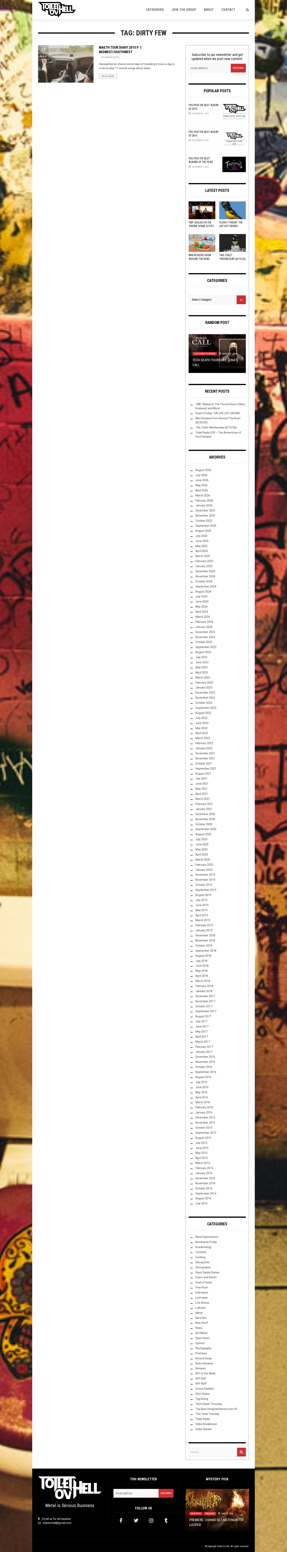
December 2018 (205, 935)
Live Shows (202, 1302)
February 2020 (204, 864)
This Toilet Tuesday (207, 1413)
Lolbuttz (200, 1307)
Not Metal (201, 1333)
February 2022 (204, 743)
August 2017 (203, 1016)
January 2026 (203, 505)
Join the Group (184, 10)
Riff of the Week (205, 1373)
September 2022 (205, 707)
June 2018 (202, 965)
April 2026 (201, 490)
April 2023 (201, 672)
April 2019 (201, 915)
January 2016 (203, 1112)
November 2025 (205, 515)
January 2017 (203, 1051)
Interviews (201, 1292)
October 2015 (203, 1127)
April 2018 (201, 975)
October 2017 (203, 1006)
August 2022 (203, 712)
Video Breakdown (206, 1424)
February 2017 (204, 1046)
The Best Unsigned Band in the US (216, 1409)
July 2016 (201, 1082)
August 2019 (203, 895)
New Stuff (201, 1322)
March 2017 (202, 1041)
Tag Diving (201, 1398)
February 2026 (204, 500)
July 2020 (201, 839)
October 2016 (203, 1066)
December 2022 (205, 692)
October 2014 (203, 1188)
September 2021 (205, 768)
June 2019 (202, 905)
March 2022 (202, 738)
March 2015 (202, 1163)
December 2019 (205, 874)
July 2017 (201, 1021)
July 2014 (201, 1203)
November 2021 (205, 758)
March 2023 (202, 677)
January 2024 (203, 626)
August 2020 (203, 834)
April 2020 (201, 854)
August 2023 (203, 652)
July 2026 (201, 475)
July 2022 (201, 718)
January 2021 (203, 809)
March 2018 (202, 981)
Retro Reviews (204, 1363)
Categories (155, 10)
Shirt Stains (202, 1393)
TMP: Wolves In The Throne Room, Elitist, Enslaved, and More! (201, 226)
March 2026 (202, 495)
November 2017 (205, 1001)
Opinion (200, 1343)
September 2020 (205, 829)
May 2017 (201, 1031)
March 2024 (202, 616)
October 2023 (203, 642)
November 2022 (205, 697)
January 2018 (203, 991)
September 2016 (205, 1072)
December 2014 (205, 1178)
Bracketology (203, 1247)
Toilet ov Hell (223, 1546)
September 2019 (205, 889)
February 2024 (204, 621)
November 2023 (205, 637)
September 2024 (205, 586)
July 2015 (201, 1142)
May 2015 (201, 1152)
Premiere (201, 1353)
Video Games (203, 1429)
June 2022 (202, 723)
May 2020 (201, 849)
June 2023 (202, 662)
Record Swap (203, 1358)
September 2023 (205, 647)
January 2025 (203, 566)
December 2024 (205, 571)
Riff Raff (200, 1378)
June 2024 (202, 601)
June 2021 (202, 783)
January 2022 (203, 748)
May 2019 (201, 910)
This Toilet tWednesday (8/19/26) (216, 427)
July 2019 (201, 900)
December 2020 (205, 814)
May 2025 (201, 546)
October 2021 (203, 763)
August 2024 (203, 591)
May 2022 (201, 728)
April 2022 (201, 733)
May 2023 (201, 667)
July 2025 (201, 535)
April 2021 (201, 793)
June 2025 (202, 541)
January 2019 (203, 930)
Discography (203, 1267)
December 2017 (205, 996)
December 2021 (205, 753)
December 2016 (205, 1056)
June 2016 (202, 1087)
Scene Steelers (204, 1388)
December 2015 (205, 1117)
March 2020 (202, 859)
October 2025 (203, 520)
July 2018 (201, 960)
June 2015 (202, 1148)
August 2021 (203, 773)
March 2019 (202, 920)
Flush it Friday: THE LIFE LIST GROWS (217, 413)
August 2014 (203, 1198)
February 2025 (204, 561)
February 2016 (204, 1107)
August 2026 (203, 470)
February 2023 (204, 682)
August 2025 (203, 530)
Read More (108, 76)
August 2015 (203, 1137)
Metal (198, 1312)
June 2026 (202, 480)
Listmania (201, 1297)
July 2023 (201, 657)
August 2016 (203, 1077)
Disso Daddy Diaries (207, 1272)
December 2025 (205, 510)
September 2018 (205, 950)
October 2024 (203, 581)
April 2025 (201, 550)
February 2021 (204, 804)
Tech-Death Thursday (204, 353)
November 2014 (205, 1183)
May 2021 (201, 788)
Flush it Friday (203, 1282)
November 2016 (205, 1061)
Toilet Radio (202, 1419)
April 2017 (201, 1036)
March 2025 (202, 556)
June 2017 (202, 1026)
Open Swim (202, 1338)
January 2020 (203, 869)
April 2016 (201, 1097)
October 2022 (203, 702)
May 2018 (201, 970)
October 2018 (203, 945)
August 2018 (203, 955)
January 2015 (203, 1173)
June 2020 (202, 844)
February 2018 (204, 986)
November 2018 (205, 940)
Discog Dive (202, 1262)
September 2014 (205, 1193)
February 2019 (204, 925)
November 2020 (205, 819)
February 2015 (204, 1168)
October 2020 (203, 824)
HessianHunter (111, 57)
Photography (203, 1348)
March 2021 (202, 798)
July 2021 (201, 778)
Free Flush (201, 1287)
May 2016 (201, 1092)
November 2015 (205, 1122)
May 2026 (201, 485)
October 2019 (203, 884)
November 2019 (205, 879)
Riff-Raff (201, 1383)
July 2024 (201, 596)
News (198, 1327)
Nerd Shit (201, 1318)
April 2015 (201, 1158)
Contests (201, 1252)
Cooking (200, 1257)
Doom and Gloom (206, 1277)
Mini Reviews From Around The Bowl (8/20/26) (200, 259)
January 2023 (203, 687)
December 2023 (205, 632)
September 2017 (205, 1011)
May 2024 (201, 606)
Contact (228, 10)
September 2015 (205, 1132)
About (209, 10)
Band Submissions (206, 1236)
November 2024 (205, 576)
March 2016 (202, 1102)
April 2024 (201, 611)
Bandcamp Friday (206, 1242)
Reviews (200, 1368)
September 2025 (205, 525)
